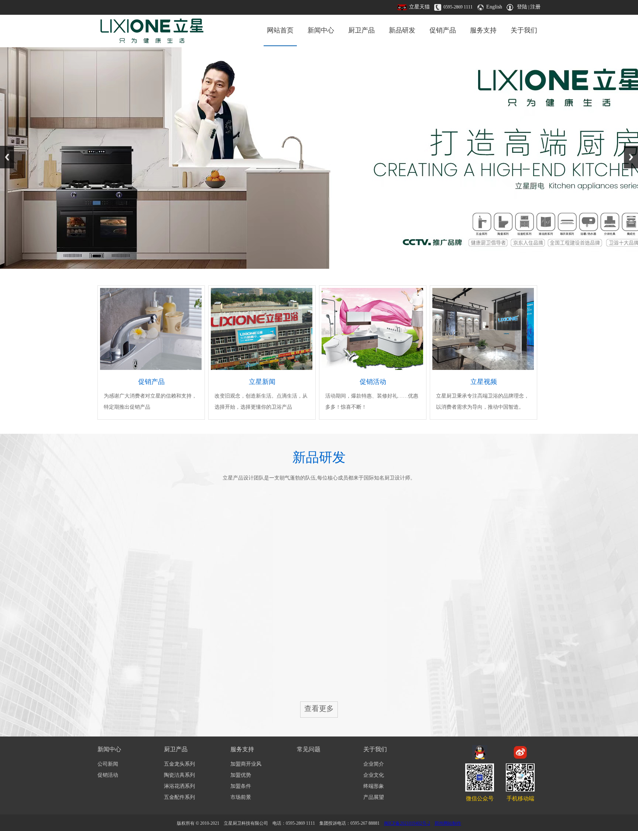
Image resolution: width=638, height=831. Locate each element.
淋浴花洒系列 (179, 786)
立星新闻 (262, 381)
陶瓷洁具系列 (179, 775)
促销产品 (442, 30)
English (494, 7)
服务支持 (483, 30)
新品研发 (402, 30)
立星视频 (483, 381)
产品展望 (373, 797)
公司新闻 (107, 764)
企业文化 (373, 775)
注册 (535, 7)
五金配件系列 (179, 797)
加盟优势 (240, 775)
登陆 (522, 7)
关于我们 (524, 30)
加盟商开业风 (245, 764)
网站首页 (280, 30)
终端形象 (373, 786)
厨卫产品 (361, 30)
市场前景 (240, 797)
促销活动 (373, 381)
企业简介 (373, 764)
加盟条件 (240, 786)
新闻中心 (321, 30)
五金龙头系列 (179, 764)
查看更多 (319, 708)
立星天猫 (419, 7)
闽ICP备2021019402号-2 (407, 823)
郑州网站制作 (448, 823)
